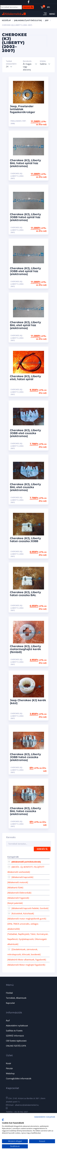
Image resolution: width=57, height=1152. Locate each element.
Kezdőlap (6, 20)
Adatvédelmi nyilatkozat (17, 1025)
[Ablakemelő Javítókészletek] (28, 20)
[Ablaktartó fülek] (15, 887)
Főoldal (9, 992)
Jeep (47, 20)
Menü (52, 14)
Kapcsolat (10, 1003)
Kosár (8, 1063)
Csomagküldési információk (18, 1078)
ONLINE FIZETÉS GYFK (16, 1045)
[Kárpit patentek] (15, 903)
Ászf (8, 1020)
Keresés (28, 6)
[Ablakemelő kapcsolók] (22, 877)
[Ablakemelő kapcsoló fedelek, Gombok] (30, 908)
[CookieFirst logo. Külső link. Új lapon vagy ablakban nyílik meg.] (3, 1120)
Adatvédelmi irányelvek (44, 1117)
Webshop (10, 1073)
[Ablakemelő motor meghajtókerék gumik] (26, 918)
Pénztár (9, 1068)
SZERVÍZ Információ (15, 1035)
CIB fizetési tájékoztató (16, 1040)
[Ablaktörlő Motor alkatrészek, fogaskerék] (26, 959)
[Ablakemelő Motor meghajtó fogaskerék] (26, 964)
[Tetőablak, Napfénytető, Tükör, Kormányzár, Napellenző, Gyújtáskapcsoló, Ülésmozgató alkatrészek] (27, 939)
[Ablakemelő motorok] (17, 882)
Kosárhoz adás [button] (37, 121)
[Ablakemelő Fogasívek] (18, 898)
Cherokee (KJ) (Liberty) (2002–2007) (17, 176)
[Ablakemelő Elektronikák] (19, 892)
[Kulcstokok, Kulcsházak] (23, 913)
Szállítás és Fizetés (14, 1030)
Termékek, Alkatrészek (16, 998)
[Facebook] (28, 2)
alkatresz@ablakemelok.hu (26, 1105)
